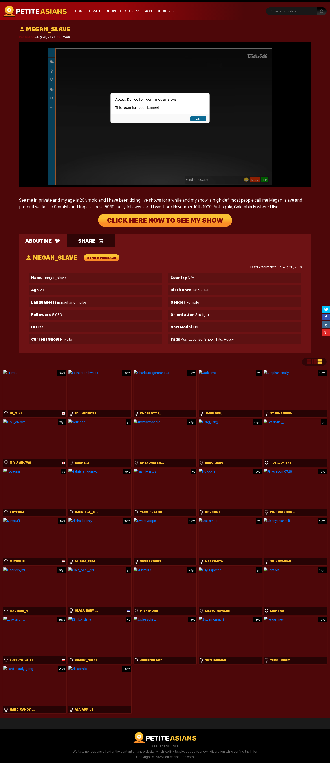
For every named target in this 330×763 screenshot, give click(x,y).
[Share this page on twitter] (326, 309)
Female (95, 11)
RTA (154, 746)
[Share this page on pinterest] (326, 332)
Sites (130, 11)
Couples (113, 11)
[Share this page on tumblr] (326, 324)
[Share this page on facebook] (326, 316)
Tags (147, 11)
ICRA (175, 746)
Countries (166, 11)
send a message (101, 258)
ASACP (164, 746)
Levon (65, 37)
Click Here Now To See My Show (165, 220)
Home (79, 11)
